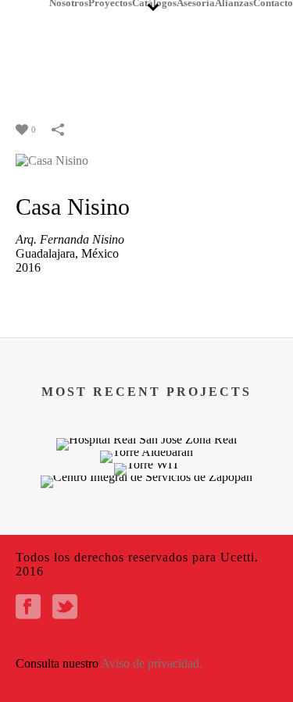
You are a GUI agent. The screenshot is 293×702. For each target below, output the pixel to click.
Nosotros (68, 3)
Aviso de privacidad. (151, 663)
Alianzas (234, 3)
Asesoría (196, 3)
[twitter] (64, 608)
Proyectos (110, 3)
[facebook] (28, 608)
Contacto (273, 3)
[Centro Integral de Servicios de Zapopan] (146, 531)
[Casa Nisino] (52, 159)
